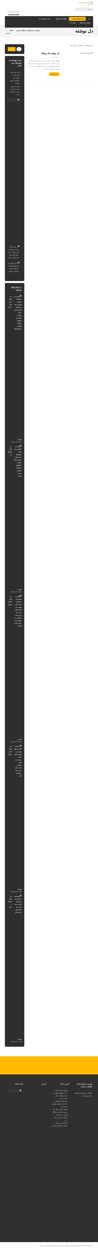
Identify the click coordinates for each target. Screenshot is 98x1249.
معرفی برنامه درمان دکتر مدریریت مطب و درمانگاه (60, 1111)
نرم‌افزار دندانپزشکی (86, 1093)
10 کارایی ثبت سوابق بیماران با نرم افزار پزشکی (59, 1124)
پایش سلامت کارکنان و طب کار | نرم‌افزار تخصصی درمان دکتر (59, 1104)
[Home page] (44, 30)
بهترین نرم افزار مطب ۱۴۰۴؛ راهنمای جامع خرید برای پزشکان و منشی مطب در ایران (60, 1094)
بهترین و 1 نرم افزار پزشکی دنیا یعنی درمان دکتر (60, 1117)
